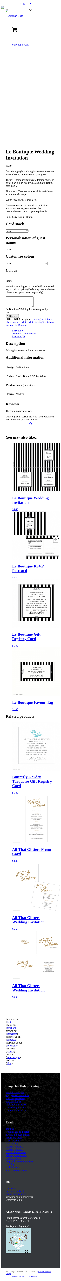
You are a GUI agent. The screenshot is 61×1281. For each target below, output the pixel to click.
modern (10, 325)
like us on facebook (16, 1194)
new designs (13, 1057)
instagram (12, 1033)
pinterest (11, 1039)
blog (9, 1063)
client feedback (13, 1140)
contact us (11, 1188)
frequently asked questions (19, 1161)
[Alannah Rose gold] (25, 15)
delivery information (16, 1155)
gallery (10, 1051)
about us (10, 1128)
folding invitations (44, 322)
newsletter (12, 1045)
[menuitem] (18, 1276)
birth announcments (16, 1104)
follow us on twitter (16, 1191)
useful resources (14, 1167)
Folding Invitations (42, 319)
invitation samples (15, 1092)
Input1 (9, 280)
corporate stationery (16, 1110)
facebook (11, 1028)
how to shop (12, 1143)
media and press (14, 1137)
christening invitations (17, 1107)
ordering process (14, 1146)
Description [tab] (18, 330)
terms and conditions (16, 1170)
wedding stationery (15, 1098)
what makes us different (18, 1131)
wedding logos (13, 1101)
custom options (13, 1158)
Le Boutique (21, 325)
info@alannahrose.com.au (30, 4)
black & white (20, 322)
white (31, 322)
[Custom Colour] (14, 143)
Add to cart (12, 316)
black (8, 322)
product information (16, 1152)
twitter (10, 1022)
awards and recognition (18, 1134)
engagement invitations (17, 1095)
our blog (10, 1164)
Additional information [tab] (24, 333)
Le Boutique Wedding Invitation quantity (27, 309)
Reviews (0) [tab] (18, 336)
